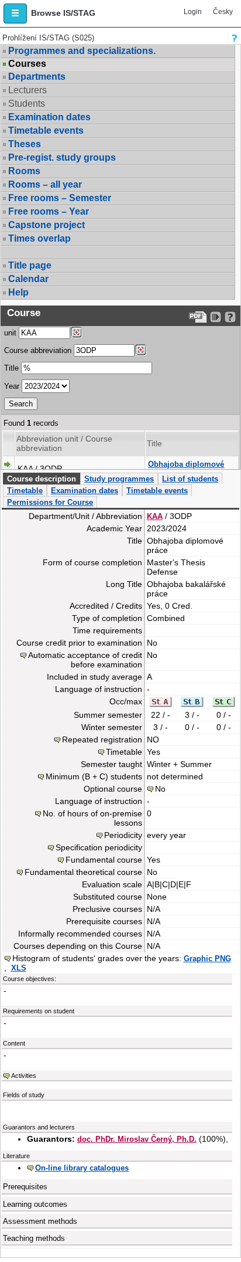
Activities (23, 1075)
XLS (18, 968)
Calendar (28, 279)
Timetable (25, 490)
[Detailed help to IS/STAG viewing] (230, 317)
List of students (190, 478)
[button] (15, 13)
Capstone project (46, 225)
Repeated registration (102, 739)
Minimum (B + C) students (94, 776)
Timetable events (46, 130)
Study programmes (119, 478)
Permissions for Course (50, 502)
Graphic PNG (207, 958)
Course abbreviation (37, 350)
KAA (155, 516)
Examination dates (49, 117)
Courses (27, 64)
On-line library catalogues (82, 1167)
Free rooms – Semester (59, 198)
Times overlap (39, 238)
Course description (41, 478)
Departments (37, 77)
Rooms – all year (45, 184)
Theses (24, 144)
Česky (223, 12)
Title (11, 368)
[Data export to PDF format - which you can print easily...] (198, 317)
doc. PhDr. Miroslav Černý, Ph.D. (137, 1139)
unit (10, 332)
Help (18, 292)
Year (11, 386)
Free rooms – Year (48, 211)
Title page (29, 265)
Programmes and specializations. (82, 51)
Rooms (24, 171)
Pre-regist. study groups (62, 157)
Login (193, 12)
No (160, 788)
